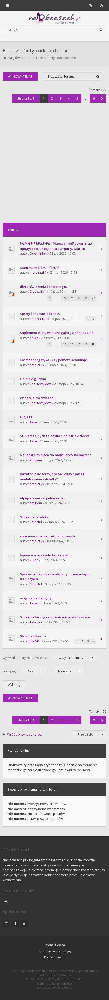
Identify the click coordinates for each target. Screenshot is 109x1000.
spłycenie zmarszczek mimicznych (47, 536)
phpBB (45, 971)
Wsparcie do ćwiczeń (36, 398)
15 (64, 344)
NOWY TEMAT (22, 76)
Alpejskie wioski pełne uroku (42, 498)
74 (71, 298)
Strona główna (54, 945)
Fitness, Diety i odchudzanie (36, 50)
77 (93, 298)
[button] (102, 98)
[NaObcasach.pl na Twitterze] (24, 923)
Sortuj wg (18, 671)
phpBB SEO (64, 983)
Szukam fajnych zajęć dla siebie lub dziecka (55, 436)
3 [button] (60, 98)
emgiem (36, 460)
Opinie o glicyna (33, 379)
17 (78, 344)
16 (71, 344)
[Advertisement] (54, 165)
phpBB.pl (77, 979)
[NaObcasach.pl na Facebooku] (15, 923)
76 (85, 298)
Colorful (36, 522)
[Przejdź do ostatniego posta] (101, 249)
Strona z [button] (25, 98)
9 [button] (94, 98)
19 (93, 344)
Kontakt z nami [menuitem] (54, 957)
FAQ (6, 901)
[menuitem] (101, 5)
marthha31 (38, 272)
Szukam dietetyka (34, 517)
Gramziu (67, 975)
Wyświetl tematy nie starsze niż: (43, 658)
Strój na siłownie (33, 636)
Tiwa (33, 422)
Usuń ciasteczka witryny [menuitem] (54, 951)
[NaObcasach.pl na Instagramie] (6, 923)
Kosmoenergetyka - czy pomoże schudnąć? (54, 360)
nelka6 (35, 338)
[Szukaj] (101, 30)
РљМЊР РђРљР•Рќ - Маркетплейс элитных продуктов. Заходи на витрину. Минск (56, 246)
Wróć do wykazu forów (24, 734)
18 (85, 344)
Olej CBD (26, 417)
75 (78, 298)
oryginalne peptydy (35, 598)
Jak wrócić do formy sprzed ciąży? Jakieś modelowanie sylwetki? (52, 476)
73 (64, 298)
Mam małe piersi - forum (39, 267)
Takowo (36, 622)
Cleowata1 (38, 291)
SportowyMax (40, 384)
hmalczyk (37, 365)
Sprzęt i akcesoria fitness (40, 313)
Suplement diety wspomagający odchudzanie (57, 332)
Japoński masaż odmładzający (44, 555)
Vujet (34, 560)
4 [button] (69, 98)
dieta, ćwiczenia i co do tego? (44, 286)
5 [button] (77, 98)
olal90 (34, 641)
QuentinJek (38, 253)
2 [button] (52, 98)
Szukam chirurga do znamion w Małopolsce (55, 617)
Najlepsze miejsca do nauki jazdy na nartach (56, 455)
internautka (39, 318)
